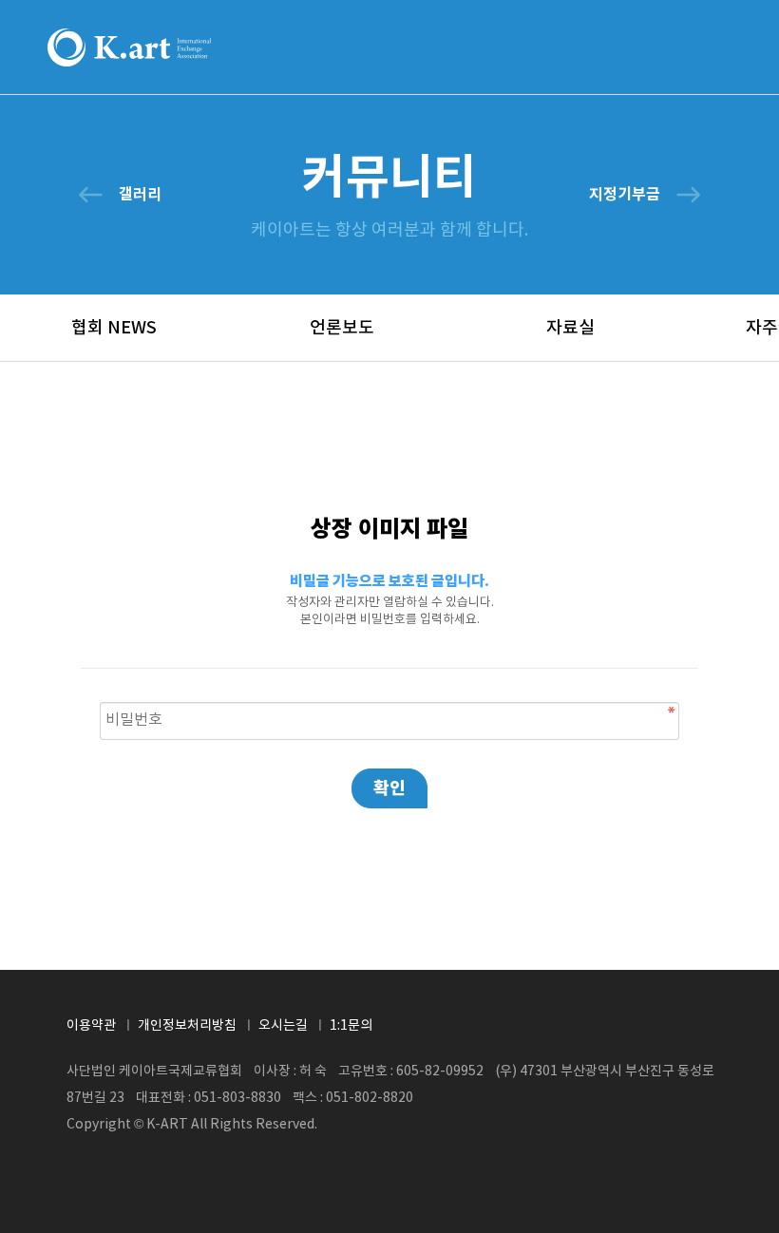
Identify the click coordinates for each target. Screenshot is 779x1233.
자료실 (570, 328)
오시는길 (283, 1026)
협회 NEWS (114, 328)
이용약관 (91, 1026)
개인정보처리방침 (187, 1026)
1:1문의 (351, 1026)
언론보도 (342, 328)
